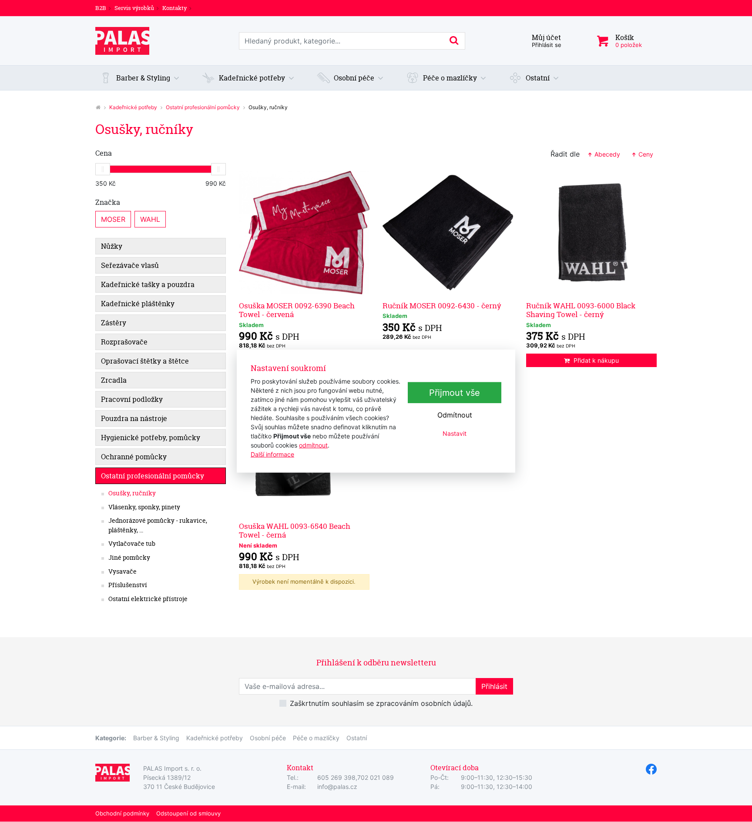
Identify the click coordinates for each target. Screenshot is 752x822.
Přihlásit (494, 686)
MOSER (113, 219)
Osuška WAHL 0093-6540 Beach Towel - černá (294, 530)
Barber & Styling (156, 738)
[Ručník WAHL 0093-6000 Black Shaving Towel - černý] (591, 232)
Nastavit (455, 433)
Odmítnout (454, 415)
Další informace (272, 454)
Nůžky (111, 246)
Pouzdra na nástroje (134, 418)
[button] (139, 78)
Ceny (645, 154)
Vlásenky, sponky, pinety (144, 507)
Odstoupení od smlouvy (188, 813)
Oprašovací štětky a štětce (145, 361)
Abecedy (606, 154)
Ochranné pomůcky (134, 456)
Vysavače (122, 571)
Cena (103, 153)
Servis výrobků (134, 8)
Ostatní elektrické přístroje (148, 599)
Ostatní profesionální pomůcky (203, 107)
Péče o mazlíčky (316, 738)
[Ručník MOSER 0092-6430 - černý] (448, 232)
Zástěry (113, 322)
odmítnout (313, 444)
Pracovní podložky (132, 399)
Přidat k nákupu (596, 360)
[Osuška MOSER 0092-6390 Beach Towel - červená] (304, 232)
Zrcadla (114, 380)
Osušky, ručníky (132, 493)
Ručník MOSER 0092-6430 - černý (442, 306)
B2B (100, 8)
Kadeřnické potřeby (133, 107)
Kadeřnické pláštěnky (138, 303)
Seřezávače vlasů (130, 265)
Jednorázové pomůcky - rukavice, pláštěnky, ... (157, 525)
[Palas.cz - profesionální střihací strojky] (98, 107)
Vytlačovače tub (131, 543)
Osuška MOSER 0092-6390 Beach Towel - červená (297, 310)
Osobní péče (268, 738)
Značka (107, 202)
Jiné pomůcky (129, 557)
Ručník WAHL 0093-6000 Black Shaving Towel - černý (580, 310)
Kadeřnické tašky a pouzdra (148, 284)
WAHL (150, 219)
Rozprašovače (124, 342)
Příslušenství (127, 585)
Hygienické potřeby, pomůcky (150, 437)
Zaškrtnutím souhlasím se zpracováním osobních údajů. (381, 703)
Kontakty (174, 8)
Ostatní (356, 738)
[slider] (102, 169)
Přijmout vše (454, 393)
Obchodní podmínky (122, 813)
